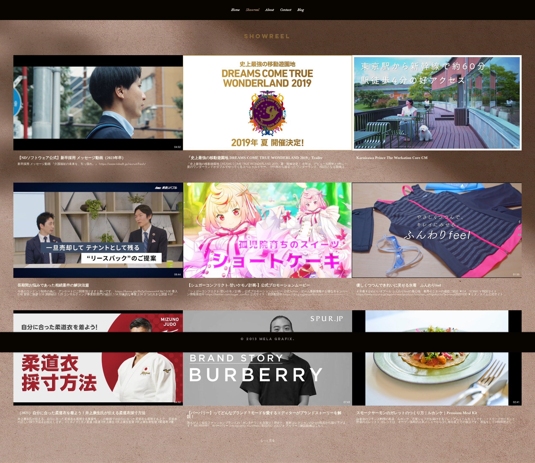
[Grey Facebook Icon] (519, 222)
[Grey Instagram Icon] (519, 241)
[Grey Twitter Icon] (519, 228)
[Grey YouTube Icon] (519, 235)
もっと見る (267, 440)
